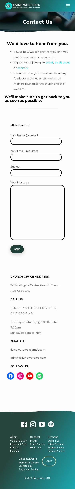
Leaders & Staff (18, 444)
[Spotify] (51, 425)
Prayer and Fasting (29, 469)
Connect (35, 437)
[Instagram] (33, 425)
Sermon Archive (56, 451)
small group (63, 62)
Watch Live (53, 441)
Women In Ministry (29, 462)
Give (49, 461)
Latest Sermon (56, 444)
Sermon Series (56, 447)
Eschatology (25, 466)
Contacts (15, 447)
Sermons (53, 437)
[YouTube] (42, 425)
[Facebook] (24, 425)
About (13, 437)
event (49, 62)
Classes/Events (28, 458)
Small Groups (37, 444)
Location (15, 451)
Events (33, 441)
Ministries (35, 447)
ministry (22, 68)
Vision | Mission (18, 441)
